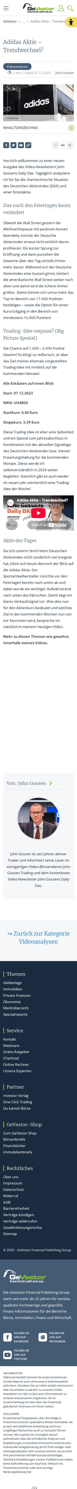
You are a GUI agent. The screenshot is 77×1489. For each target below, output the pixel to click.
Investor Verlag (15, 1095)
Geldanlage (12, 982)
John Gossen (64, 73)
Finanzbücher (14, 1145)
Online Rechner (16, 1064)
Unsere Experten (17, 1070)
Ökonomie (12, 1001)
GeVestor (10, 21)
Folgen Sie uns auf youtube (21, 1355)
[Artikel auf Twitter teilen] (13, 145)
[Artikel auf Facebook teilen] (6, 145)
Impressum (12, 1183)
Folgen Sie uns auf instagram (57, 1337)
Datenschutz (13, 1189)
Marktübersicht (16, 1007)
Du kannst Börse (17, 1108)
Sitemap (10, 1233)
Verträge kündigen (18, 1214)
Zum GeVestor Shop (20, 1133)
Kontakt (9, 1039)
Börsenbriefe (14, 1139)
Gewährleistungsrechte (22, 1227)
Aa (63, 145)
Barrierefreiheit (16, 1208)
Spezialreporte (15, 1014)
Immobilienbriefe (17, 1152)
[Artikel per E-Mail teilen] (21, 145)
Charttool (11, 1058)
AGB (6, 1202)
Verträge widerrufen (20, 1221)
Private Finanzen (17, 995)
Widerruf (10, 1195)
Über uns (10, 1176)
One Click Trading (17, 1101)
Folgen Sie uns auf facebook (21, 1337)
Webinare (11, 1045)
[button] (71, 22)
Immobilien (12, 989)
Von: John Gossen (26, 783)
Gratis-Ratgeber (16, 1051)
